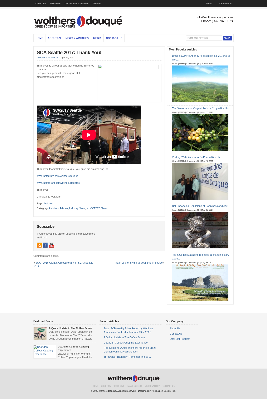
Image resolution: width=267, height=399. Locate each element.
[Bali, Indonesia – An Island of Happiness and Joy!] (200, 248)
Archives (54, 208)
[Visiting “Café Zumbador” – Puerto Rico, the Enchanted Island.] (200, 200)
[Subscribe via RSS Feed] (39, 245)
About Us (54, 38)
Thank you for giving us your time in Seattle (138, 262)
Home (39, 38)
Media (97, 38)
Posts (209, 3)
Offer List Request (180, 338)
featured (48, 203)
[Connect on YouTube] (51, 245)
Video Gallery (152, 386)
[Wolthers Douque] (133, 29)
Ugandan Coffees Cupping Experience (126, 342)
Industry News (77, 208)
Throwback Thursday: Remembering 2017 (127, 356)
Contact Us (114, 38)
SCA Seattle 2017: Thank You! (69, 52)
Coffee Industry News (76, 3)
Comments (225, 3)
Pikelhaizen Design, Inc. (163, 391)
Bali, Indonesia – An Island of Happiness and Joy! (200, 206)
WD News (55, 3)
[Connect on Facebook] (45, 245)
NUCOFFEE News (97, 208)
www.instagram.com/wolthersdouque (57, 176)
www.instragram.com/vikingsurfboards (58, 182)
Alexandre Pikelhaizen (48, 57)
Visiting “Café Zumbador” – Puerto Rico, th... (197, 157)
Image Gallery (134, 386)
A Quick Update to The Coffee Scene (70, 328)
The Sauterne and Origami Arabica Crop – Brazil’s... (201, 108)
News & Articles (77, 38)
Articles (97, 3)
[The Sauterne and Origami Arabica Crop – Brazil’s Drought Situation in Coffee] (200, 151)
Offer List (40, 3)
